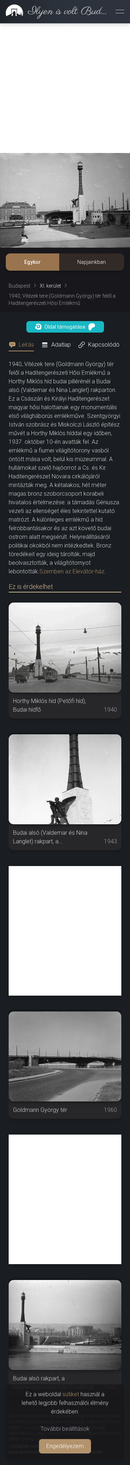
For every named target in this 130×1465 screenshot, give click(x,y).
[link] (55, 11)
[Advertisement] (65, 88)
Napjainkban (91, 262)
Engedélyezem (65, 1446)
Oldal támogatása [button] (64, 327)
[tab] (23, 344)
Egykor (32, 262)
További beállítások (65, 1428)
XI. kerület (50, 286)
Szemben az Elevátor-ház (71, 571)
